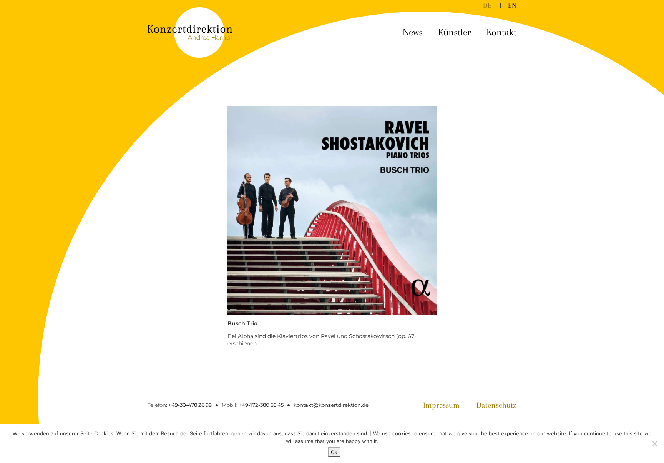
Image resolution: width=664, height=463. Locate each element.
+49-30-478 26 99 (190, 405)
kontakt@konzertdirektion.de (331, 405)
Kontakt (501, 32)
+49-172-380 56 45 (261, 405)
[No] (654, 443)
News (413, 32)
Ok (334, 452)
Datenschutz (496, 405)
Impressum (441, 405)
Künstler (454, 32)
